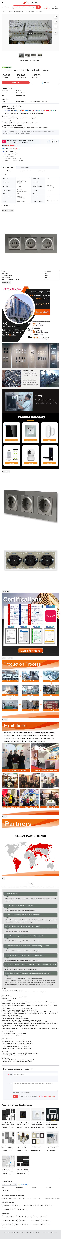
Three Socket (23, 1220)
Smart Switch (48, 1187)
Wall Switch (33, 1187)
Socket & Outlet (20, 11)
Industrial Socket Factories (9, 1216)
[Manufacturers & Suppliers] (31, 2)
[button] (54, 170)
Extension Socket (7, 1205)
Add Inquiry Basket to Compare (30, 60)
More (3, 1227)
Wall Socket (27, 11)
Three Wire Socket (34, 1220)
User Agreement (39, 1232)
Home (3, 11)
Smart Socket (5, 1190)
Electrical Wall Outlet (22, 1209)
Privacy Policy (54, 1232)
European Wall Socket (37, 11)
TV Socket (17, 1205)
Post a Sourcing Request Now (47, 1096)
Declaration (46, 1232)
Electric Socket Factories (40, 1216)
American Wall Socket (45, 1205)
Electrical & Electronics (11, 11)
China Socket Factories (25, 1216)
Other (3, 1187)
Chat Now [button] (46, 82)
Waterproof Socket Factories (10, 1220)
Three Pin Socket (46, 1220)
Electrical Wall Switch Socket (22, 1224)
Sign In (4, 160)
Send (15, 1096)
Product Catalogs (24, 1184)
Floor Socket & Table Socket (29, 1205)
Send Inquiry (15, 82)
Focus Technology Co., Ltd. (20, 1232)
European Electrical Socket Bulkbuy (40, 1224)
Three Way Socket (7, 1224)
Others (17, 1190)
